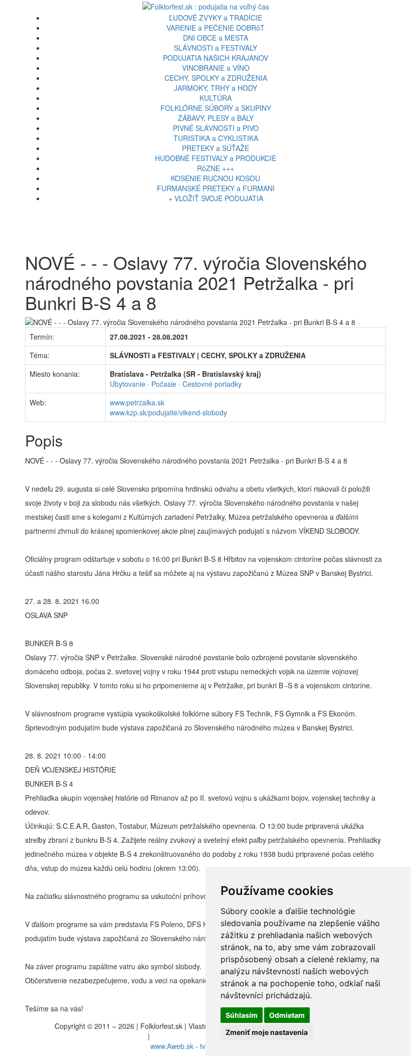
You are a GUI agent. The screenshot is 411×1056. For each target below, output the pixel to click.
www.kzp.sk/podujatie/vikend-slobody (168, 412)
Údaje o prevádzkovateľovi (104, 1036)
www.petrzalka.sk (137, 402)
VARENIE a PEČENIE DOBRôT (215, 28)
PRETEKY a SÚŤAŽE (215, 148)
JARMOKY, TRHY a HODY (215, 88)
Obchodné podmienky (187, 1036)
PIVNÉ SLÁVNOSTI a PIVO (216, 128)
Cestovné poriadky (212, 384)
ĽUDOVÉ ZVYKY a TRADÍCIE (215, 18)
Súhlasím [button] (242, 1015)
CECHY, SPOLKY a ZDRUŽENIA (215, 78)
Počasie (163, 384)
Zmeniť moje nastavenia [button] (267, 1032)
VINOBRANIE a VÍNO (216, 68)
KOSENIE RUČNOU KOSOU (215, 178)
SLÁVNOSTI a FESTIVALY (215, 48)
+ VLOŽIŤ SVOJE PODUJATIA (215, 198)
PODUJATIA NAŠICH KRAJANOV (215, 58)
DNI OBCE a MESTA (215, 38)
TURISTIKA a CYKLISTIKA (215, 138)
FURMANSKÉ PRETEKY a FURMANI (216, 188)
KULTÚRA (215, 98)
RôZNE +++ (215, 168)
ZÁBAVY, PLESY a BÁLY (216, 118)
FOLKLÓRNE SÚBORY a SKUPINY (215, 108)
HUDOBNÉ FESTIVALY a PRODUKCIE (215, 158)
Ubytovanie (127, 384)
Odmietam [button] (287, 1015)
